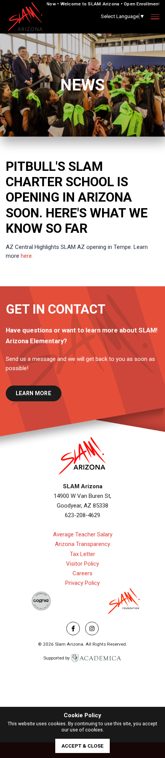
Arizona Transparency (82, 544)
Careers (82, 573)
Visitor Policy (82, 563)
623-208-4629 (82, 515)
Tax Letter (82, 554)
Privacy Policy (82, 582)
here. (27, 255)
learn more (33, 393)
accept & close (82, 746)
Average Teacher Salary (82, 534)
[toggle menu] (155, 16)
